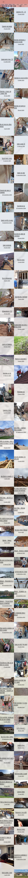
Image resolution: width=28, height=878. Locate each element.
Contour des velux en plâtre (21, 78)
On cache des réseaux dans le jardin (7, 561)
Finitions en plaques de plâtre (19, 107)
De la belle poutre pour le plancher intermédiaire (20, 489)
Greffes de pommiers (7, 344)
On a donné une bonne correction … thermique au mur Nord (6, 691)
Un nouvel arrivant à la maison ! (6, 783)
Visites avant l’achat (7, 873)
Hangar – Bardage (7, 540)
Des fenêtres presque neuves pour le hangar (7, 520)
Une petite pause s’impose (7, 737)
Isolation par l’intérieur (21, 297)
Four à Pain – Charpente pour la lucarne (20, 429)
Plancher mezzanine (7, 26)
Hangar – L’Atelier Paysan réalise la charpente (6, 602)
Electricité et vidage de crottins (5, 838)
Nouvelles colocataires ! (21, 359)
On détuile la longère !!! (7, 476)
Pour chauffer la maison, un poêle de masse (7, 629)
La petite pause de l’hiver (21, 572)
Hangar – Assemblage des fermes (20, 592)
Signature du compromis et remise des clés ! (20, 856)
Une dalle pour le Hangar (21, 530)
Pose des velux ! (21, 260)
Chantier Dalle (21, 745)
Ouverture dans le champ (21, 774)
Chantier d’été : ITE (21, 12)
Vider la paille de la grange (7, 802)
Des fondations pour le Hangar (19, 614)
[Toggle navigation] (3, 2)
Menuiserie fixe (21, 392)
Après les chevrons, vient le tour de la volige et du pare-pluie (7, 443)
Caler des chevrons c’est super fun (20, 458)
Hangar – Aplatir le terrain (21, 551)
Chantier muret (21, 792)
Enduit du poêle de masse (7, 220)
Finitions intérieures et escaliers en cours (19, 41)
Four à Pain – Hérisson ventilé (19, 509)
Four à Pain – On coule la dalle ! (6, 499)
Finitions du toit (7, 373)
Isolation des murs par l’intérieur (19, 235)
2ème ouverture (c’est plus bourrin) (20, 704)
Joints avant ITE (21, 144)
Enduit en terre (21, 173)
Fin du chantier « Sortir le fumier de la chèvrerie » (6, 822)
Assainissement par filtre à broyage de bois (20, 326)
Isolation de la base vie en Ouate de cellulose (6, 664)
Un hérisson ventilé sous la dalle (7, 759)
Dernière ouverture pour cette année (20, 681)
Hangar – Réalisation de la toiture (6, 582)
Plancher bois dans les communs (5, 191)
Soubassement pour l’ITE (7, 59)
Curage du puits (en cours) (21, 644)
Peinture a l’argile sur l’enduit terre (5, 92)
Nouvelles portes (21, 829)
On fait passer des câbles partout (6, 125)
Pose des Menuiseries (7, 278)
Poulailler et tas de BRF (21, 812)
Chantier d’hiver (7, 410)
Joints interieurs (7, 245)
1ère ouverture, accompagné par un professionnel (7, 718)
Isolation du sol (21, 206)
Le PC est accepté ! (21, 728)
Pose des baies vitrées (7, 158)
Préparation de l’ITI (7, 311)
